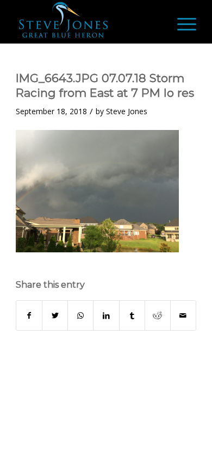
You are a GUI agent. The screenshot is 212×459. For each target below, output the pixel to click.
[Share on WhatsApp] (80, 315)
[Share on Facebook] (29, 315)
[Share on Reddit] (157, 315)
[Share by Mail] (183, 315)
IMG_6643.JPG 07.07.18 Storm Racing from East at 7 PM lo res (105, 85)
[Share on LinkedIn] (106, 315)
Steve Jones (126, 111)
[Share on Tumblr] (132, 315)
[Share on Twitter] (54, 315)
